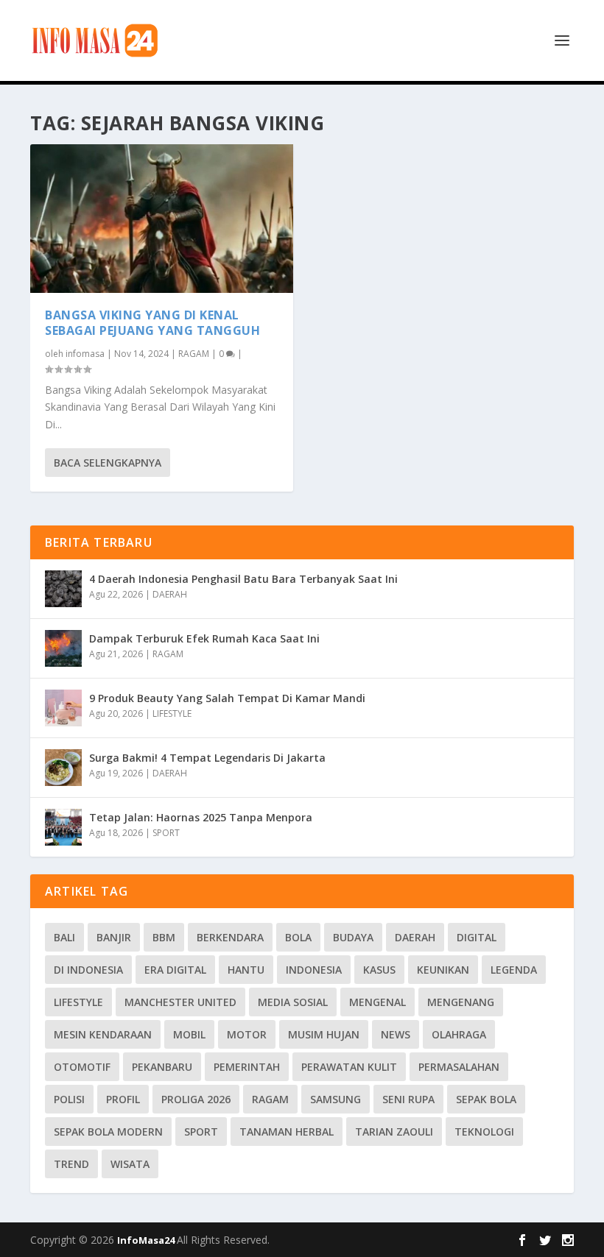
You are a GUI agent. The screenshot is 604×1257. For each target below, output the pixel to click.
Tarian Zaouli (394, 1132)
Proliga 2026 (196, 1099)
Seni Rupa (408, 1099)
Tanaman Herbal (286, 1132)
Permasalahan (458, 1067)
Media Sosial (293, 1002)
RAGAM (193, 353)
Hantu (246, 970)
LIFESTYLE (172, 713)
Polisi (69, 1099)
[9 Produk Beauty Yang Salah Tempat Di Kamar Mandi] (63, 708)
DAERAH (169, 594)
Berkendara (230, 937)
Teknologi (484, 1132)
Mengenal (377, 1002)
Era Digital (175, 970)
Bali (64, 937)
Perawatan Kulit (349, 1067)
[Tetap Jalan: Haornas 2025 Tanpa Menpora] (63, 827)
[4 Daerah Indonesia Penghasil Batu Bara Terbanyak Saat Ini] (63, 588)
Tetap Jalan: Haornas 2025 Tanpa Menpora (200, 817)
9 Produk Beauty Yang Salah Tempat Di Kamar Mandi (227, 698)
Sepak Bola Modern (108, 1132)
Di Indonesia (88, 970)
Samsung (335, 1099)
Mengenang (460, 1002)
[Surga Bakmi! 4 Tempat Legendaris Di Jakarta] (63, 767)
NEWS (395, 1034)
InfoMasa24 (147, 1240)
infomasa (85, 353)
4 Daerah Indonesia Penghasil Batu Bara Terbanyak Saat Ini (243, 579)
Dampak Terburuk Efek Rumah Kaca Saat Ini (204, 638)
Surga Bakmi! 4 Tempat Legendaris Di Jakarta (207, 758)
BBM (163, 937)
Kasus (379, 970)
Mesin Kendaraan (103, 1034)
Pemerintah (247, 1067)
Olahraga (459, 1034)
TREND (71, 1164)
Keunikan (443, 970)
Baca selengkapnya (107, 463)
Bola (298, 937)
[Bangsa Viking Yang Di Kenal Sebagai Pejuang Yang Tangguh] (161, 218)
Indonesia (314, 970)
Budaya (353, 937)
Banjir (113, 937)
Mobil (189, 1034)
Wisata (130, 1164)
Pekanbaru (162, 1067)
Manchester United (180, 1002)
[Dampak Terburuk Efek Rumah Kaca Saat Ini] (63, 648)
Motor (247, 1034)
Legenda (514, 970)
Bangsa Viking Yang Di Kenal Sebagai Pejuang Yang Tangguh (152, 323)
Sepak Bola (486, 1099)
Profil (123, 1099)
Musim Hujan (323, 1034)
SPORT (166, 832)
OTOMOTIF (82, 1067)
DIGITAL (476, 937)
